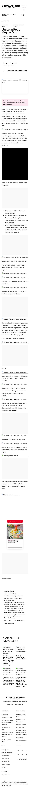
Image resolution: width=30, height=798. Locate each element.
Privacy (3, 794)
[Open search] (24, 9)
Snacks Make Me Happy (19, 25)
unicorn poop (19, 109)
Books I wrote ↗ (6, 755)
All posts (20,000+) (21, 740)
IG (18, 750)
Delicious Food (5, 25)
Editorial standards (7, 752)
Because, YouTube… (7, 717)
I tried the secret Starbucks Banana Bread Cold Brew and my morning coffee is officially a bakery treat (21, 681)
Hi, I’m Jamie (5, 750)
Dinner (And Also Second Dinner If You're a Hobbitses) (21, 732)
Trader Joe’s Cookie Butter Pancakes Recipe (21, 657)
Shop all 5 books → (6, 775)
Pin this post (15, 522)
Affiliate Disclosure (16, 795)
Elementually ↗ (6, 764)
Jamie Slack (9, 591)
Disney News (19, 737)
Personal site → (9, 623)
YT (18, 754)
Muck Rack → (8, 620)
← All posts (5, 21)
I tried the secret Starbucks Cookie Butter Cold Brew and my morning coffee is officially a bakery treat (8, 681)
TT (22, 750)
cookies (4, 114)
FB (22, 754)
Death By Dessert (21, 724)
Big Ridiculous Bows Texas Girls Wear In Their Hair (7, 722)
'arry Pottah (5, 714)
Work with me (5, 758)
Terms (9, 794)
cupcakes (10, 114)
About (24, 7)
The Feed (24, 5)
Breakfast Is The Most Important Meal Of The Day (8, 734)
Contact (4, 767)
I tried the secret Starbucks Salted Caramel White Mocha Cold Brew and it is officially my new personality (8, 660)
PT (26, 750)
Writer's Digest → (19, 620)
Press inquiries (6, 761)
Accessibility (25, 794)
